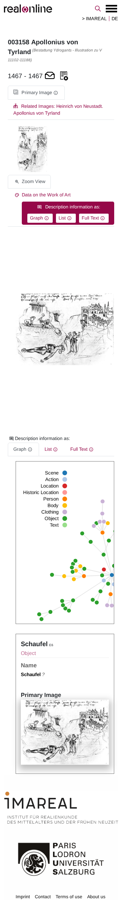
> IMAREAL (94, 18)
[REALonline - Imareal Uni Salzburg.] (61, 8)
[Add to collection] (64, 76)
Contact (43, 896)
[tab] (36, 93)
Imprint (23, 896)
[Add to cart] (50, 76)
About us (96, 896)
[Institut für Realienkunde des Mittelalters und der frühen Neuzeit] (61, 807)
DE (115, 18)
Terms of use (69, 896)
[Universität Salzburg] (61, 858)
